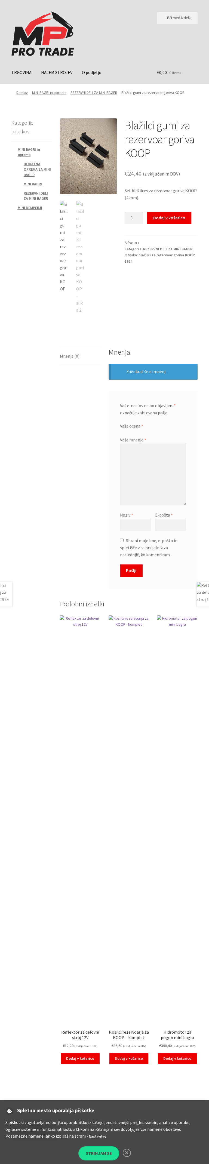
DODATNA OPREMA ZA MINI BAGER (37, 169)
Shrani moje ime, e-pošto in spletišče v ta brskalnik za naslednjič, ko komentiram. (148, 547)
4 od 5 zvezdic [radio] (138, 432)
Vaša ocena (131, 426)
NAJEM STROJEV (56, 72)
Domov (22, 92)
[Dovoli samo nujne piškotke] (127, 1153)
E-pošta (164, 515)
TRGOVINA (21, 72)
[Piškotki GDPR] (9, 1111)
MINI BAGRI (33, 184)
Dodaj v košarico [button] (80, 1058)
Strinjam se (99, 1153)
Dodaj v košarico (169, 217)
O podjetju (91, 72)
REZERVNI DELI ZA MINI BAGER (93, 92)
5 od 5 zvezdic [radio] (143, 432)
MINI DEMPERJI (30, 207)
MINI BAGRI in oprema (49, 92)
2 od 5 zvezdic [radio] (127, 432)
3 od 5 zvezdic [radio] (132, 432)
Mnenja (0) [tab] (69, 356)
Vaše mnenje (133, 440)
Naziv (126, 515)
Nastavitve (97, 1136)
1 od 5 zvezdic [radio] (122, 432)
